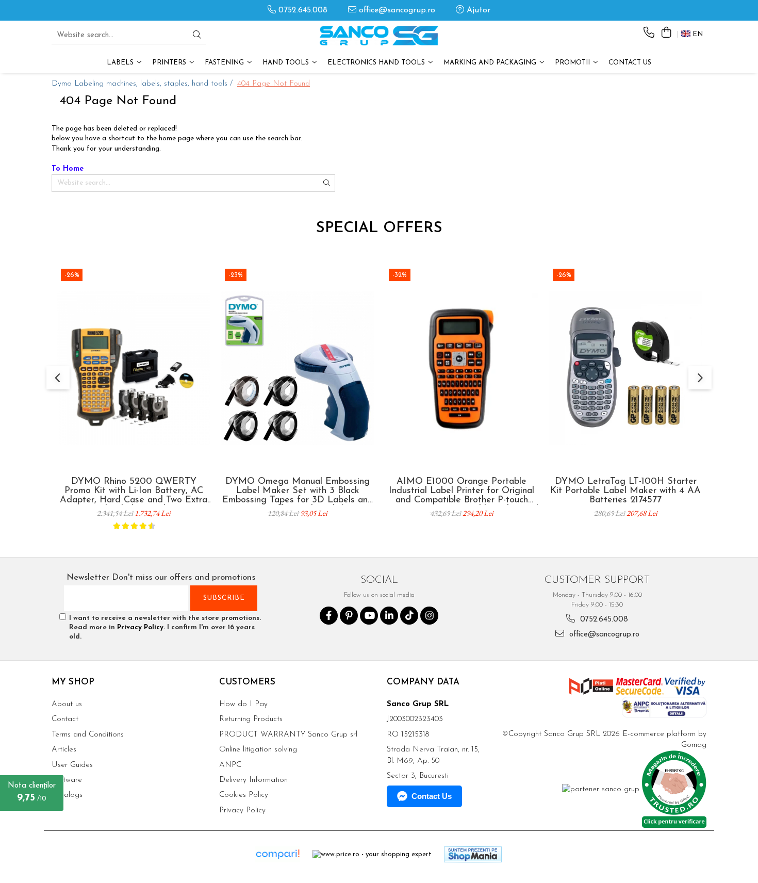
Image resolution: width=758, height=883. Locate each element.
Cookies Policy (243, 795)
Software (67, 780)
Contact (65, 719)
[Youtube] (369, 616)
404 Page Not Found (273, 84)
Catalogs (67, 795)
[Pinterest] (349, 616)
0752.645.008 (301, 10)
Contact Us (629, 62)
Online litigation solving (258, 750)
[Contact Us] (649, 33)
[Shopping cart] (666, 33)
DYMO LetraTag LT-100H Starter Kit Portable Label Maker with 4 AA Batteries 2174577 (625, 491)
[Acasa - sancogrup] (379, 35)
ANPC (230, 765)
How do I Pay (243, 704)
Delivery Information (253, 780)
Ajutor (477, 10)
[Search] (197, 35)
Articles (64, 750)
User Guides (72, 765)
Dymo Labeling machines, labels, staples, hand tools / (143, 84)
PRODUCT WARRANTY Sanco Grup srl (288, 735)
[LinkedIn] (389, 616)
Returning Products (251, 719)
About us (67, 704)
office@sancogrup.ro (395, 10)
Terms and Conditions (88, 735)
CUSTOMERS (247, 682)
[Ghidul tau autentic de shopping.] (277, 854)
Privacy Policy (140, 627)
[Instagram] (429, 616)
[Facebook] (329, 616)
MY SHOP (73, 682)
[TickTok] (409, 616)
